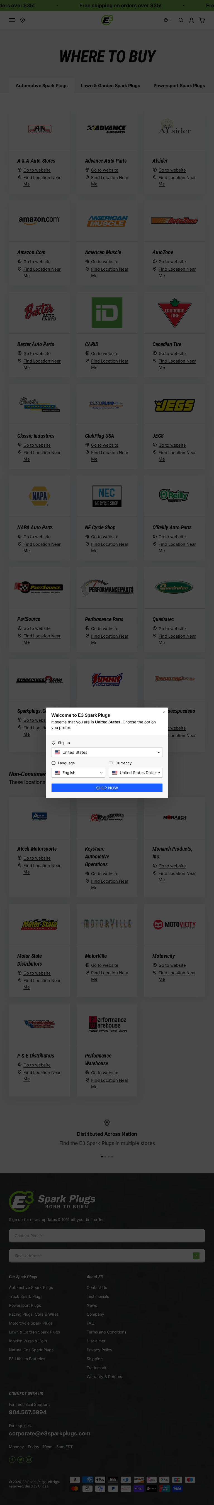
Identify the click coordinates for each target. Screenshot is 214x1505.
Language (66, 763)
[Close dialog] (164, 712)
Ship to (64, 742)
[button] (107, 752)
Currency (123, 763)
